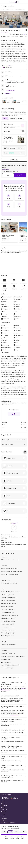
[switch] (22, 131)
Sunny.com (3, 816)
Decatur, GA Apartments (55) (7, 636)
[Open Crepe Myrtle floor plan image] (20, 139)
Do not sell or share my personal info (8, 822)
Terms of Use (3, 811)
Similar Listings (14, 36)
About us (3, 801)
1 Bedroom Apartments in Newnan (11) (10, 559)
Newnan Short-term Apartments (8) (9, 583)
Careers (2, 803)
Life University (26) (5, 659)
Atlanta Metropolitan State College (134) (10, 665)
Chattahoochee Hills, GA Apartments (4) (10, 591)
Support (2, 807)
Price (8, 36)
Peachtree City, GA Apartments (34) (9, 597)
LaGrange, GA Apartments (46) (8, 618)
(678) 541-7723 (4, 32)
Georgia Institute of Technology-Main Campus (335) (13, 656)
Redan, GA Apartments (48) (7, 624)
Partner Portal (4, 820)
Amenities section (15, 715)
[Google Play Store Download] (14, 799)
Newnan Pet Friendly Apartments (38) (9, 574)
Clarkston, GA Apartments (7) (8, 633)
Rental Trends (4, 805)
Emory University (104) (6, 662)
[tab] (5, 118)
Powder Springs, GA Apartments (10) (9, 615)
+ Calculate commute (10, 90)
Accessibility (3, 818)
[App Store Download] (5, 799)
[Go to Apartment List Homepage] (14, 2)
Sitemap (2, 813)
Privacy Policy (4, 809)
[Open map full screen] (25, 452)
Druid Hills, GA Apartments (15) (8, 630)
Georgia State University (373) (8, 653)
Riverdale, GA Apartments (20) (8, 621)
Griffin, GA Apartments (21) (7, 612)
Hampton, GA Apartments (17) (8, 609)
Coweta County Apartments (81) (8, 644)
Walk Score (13, 523)
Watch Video (8, 93)
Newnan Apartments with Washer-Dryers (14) (11, 571)
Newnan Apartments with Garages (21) (10, 568)
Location (21, 36)
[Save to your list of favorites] (25, 13)
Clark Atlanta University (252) (7, 668)
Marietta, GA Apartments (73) (8, 627)
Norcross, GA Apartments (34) (8, 606)
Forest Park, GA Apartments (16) (8, 603)
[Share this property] (26, 30)
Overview (3, 36)
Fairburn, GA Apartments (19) (8, 600)
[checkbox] (8, 196)
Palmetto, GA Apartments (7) (7, 594)
